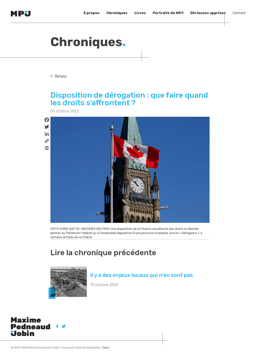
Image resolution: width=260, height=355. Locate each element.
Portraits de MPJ (168, 13)
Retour (60, 76)
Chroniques (117, 13)
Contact (239, 13)
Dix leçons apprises (208, 13)
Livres (140, 13)
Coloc (105, 347)
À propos (91, 13)
